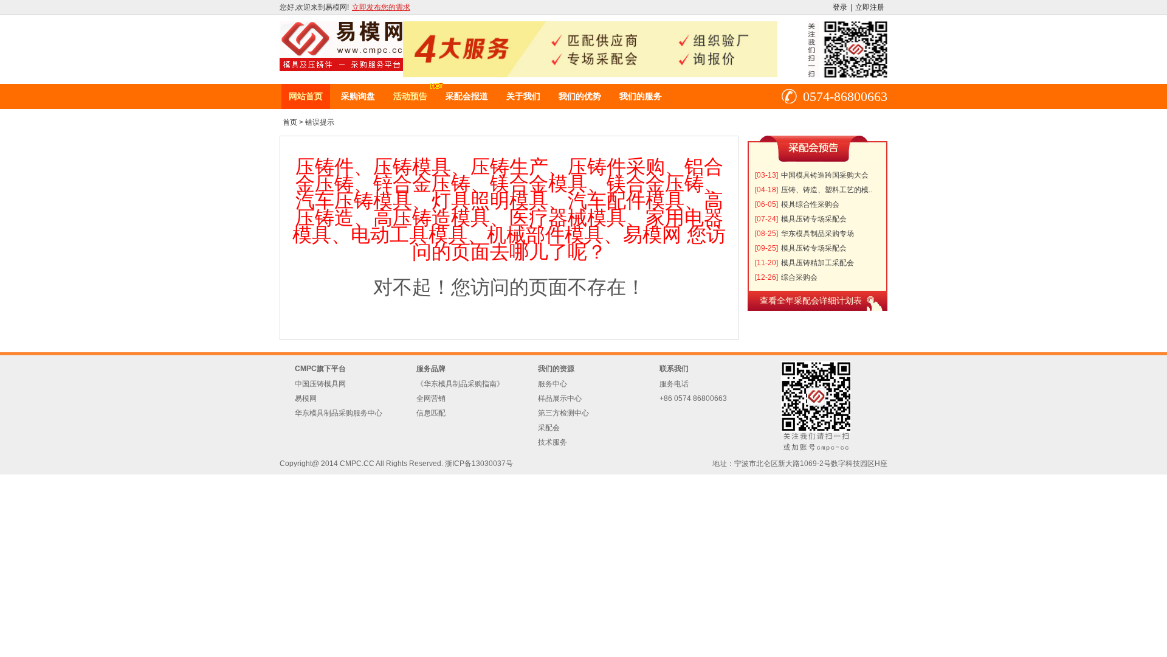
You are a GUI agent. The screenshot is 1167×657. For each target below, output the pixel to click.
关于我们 (523, 96)
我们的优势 (580, 96)
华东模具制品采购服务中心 (338, 413)
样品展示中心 (560, 398)
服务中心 (552, 384)
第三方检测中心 (563, 413)
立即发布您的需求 (381, 7)
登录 (840, 7)
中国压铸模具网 (320, 384)
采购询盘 (358, 96)
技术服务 (552, 442)
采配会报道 (467, 96)
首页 (290, 122)
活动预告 (410, 96)
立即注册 (869, 7)
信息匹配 (431, 413)
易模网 (306, 398)
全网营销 (431, 398)
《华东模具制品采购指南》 (460, 384)
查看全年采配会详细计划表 (811, 300)
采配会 (549, 427)
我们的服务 (640, 96)
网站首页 (306, 96)
